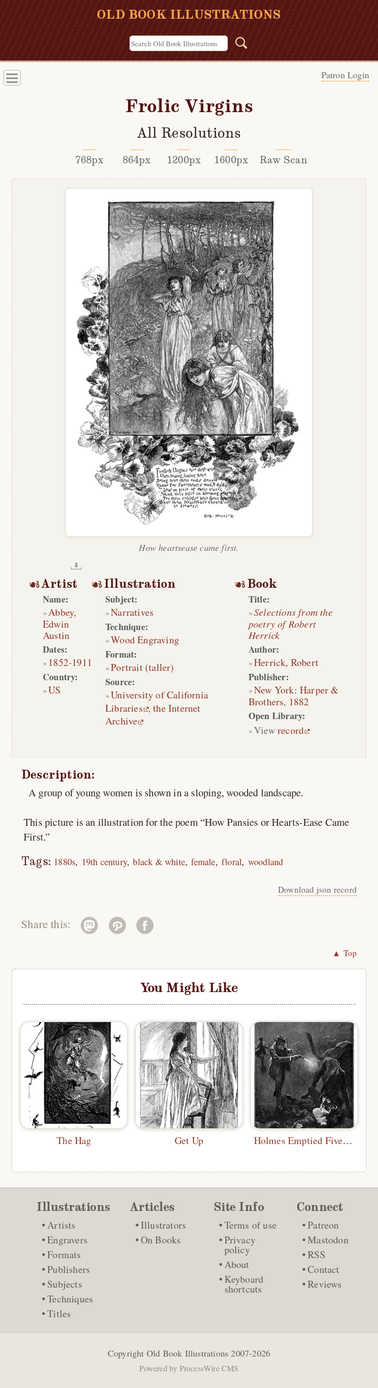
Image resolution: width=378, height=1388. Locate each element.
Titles (59, 1313)
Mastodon (328, 1239)
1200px (184, 159)
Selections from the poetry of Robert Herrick (291, 623)
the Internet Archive (153, 714)
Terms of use (250, 1225)
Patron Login (345, 75)
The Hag (74, 1140)
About (237, 1264)
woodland (266, 861)
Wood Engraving (145, 639)
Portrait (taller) (142, 667)
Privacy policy (239, 1244)
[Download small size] (76, 566)
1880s (64, 861)
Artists (61, 1225)
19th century (104, 861)
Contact (323, 1269)
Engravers (67, 1239)
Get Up (189, 1140)
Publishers (68, 1269)
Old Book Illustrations (187, 1353)
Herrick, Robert (286, 662)
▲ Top (344, 953)
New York (274, 689)
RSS (316, 1254)
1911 (82, 662)
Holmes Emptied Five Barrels (315, 1140)
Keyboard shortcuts (244, 1284)
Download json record (317, 889)
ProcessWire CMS (209, 1368)
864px (137, 159)
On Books (161, 1239)
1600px (231, 159)
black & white (159, 861)
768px (89, 159)
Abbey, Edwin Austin (59, 623)
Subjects (64, 1284)
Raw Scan (283, 159)
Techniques (70, 1298)
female (203, 861)
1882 (299, 701)
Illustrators (163, 1225)
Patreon (323, 1225)
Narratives (132, 612)
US (54, 689)
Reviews (325, 1284)
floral (231, 861)
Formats (64, 1254)
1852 (58, 662)
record (291, 730)
